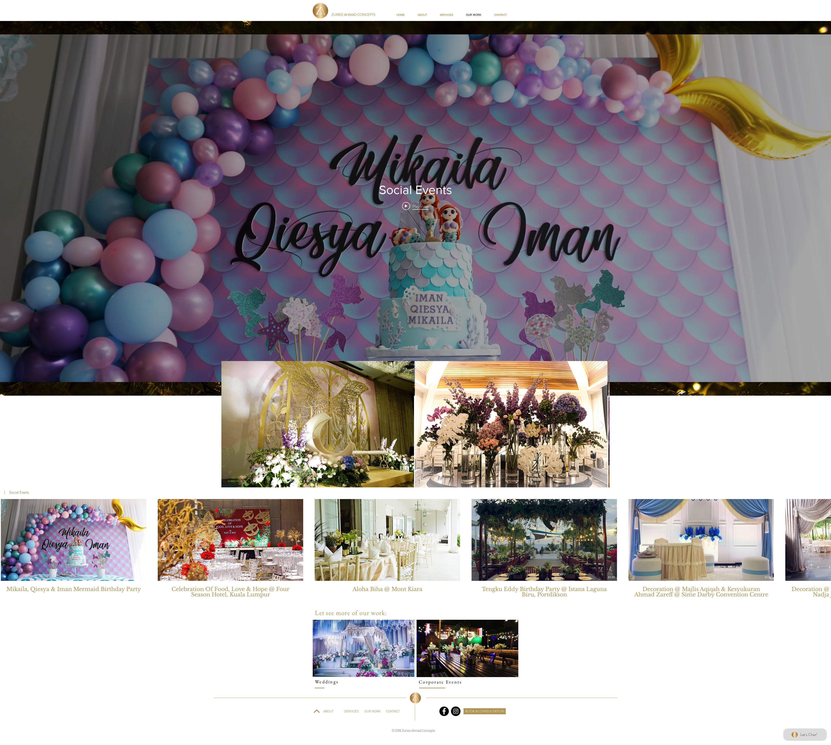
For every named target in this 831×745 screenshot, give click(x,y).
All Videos (412, 364)
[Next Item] (602, 425)
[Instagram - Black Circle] (456, 711)
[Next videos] (825, 539)
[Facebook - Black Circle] (444, 711)
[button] (16, 493)
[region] (363, 648)
